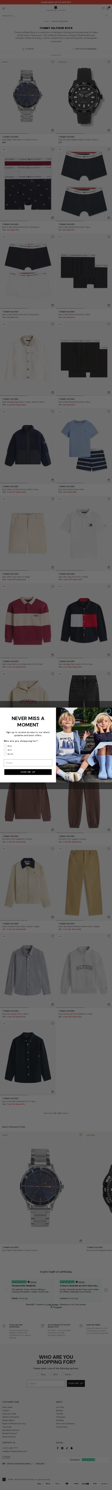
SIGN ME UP (28, 771)
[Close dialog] (108, 711)
